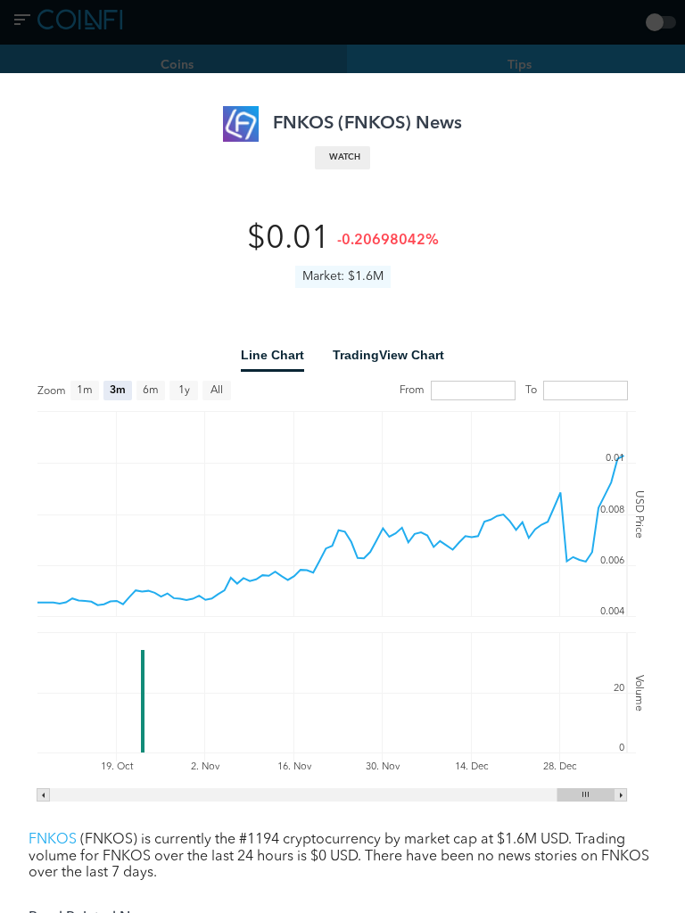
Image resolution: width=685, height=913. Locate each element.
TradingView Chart (388, 355)
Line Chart (272, 355)
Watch (344, 157)
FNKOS (53, 840)
